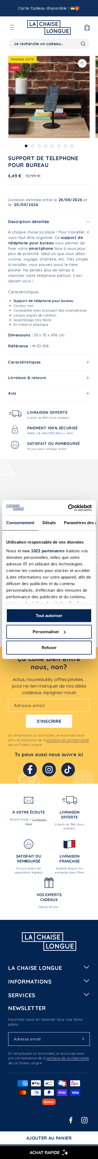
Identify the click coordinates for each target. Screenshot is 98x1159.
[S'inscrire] (83, 1038)
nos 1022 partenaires (43, 550)
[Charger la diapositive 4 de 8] (45, 146)
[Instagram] (49, 769)
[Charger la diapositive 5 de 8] (52, 146)
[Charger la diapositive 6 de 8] (59, 146)
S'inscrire (49, 721)
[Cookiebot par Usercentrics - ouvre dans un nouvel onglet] (69, 507)
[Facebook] (29, 769)
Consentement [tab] (20, 522)
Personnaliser (46, 631)
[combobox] (49, 44)
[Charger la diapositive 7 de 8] (65, 146)
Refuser (49, 647)
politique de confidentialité (68, 740)
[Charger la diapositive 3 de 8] (39, 146)
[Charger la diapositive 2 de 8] (32, 146)
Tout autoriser (49, 615)
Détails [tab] (49, 522)
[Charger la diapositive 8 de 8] (72, 146)
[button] (12, 27)
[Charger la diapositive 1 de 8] (26, 146)
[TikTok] (68, 769)
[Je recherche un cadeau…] (83, 44)
